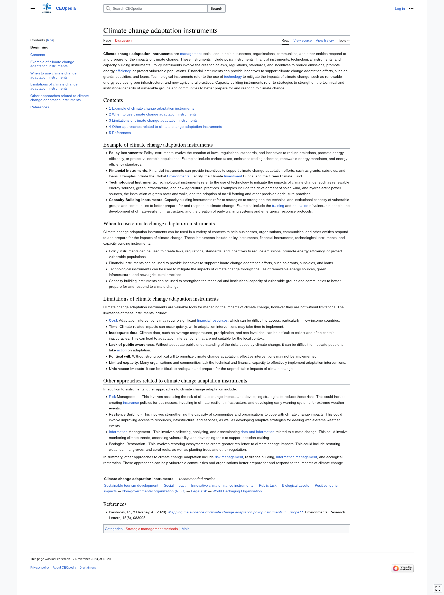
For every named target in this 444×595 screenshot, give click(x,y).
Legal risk (199, 491)
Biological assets (295, 485)
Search (216, 8)
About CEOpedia (64, 567)
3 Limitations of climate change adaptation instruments (153, 120)
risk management (229, 457)
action (122, 350)
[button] (33, 8)
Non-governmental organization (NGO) (154, 491)
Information (118, 432)
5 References (120, 133)
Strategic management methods (152, 529)
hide (50, 40)
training (278, 206)
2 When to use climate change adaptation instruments (153, 114)
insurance (131, 402)
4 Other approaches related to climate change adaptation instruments (165, 126)
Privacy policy (40, 567)
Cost (113, 320)
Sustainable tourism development (131, 485)
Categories (114, 529)
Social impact (175, 485)
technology (233, 76)
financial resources (212, 320)
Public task (267, 485)
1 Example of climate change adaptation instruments (151, 108)
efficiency (123, 71)
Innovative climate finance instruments (222, 485)
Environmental (178, 176)
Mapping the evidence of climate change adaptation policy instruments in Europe (233, 512)
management (191, 54)
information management (296, 457)
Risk (112, 397)
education (300, 206)
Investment (233, 176)
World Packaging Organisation (237, 491)
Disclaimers (87, 567)
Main (186, 529)
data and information (257, 432)
